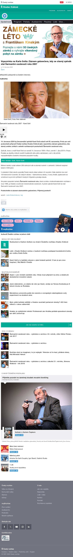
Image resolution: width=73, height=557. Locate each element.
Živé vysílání (7, 225)
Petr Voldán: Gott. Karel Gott (13, 161)
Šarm (3, 70)
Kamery (69, 10)
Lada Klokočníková (12, 195)
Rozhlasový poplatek (44, 503)
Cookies (4, 552)
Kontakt (40, 500)
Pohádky (28, 221)
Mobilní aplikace (7, 516)
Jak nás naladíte (43, 489)
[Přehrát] (3, 130)
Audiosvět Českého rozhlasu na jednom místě (15, 234)
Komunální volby (7, 492)
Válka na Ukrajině (8, 489)
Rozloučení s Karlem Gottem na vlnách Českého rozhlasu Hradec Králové (39, 242)
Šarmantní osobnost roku (29, 181)
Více (62, 22)
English (32, 552)
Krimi (17, 221)
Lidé (55, 22)
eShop (4, 498)
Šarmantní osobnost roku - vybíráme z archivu (28, 343)
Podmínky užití (23, 552)
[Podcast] (1, 137)
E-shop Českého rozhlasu (13, 373)
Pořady (26, 22)
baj (22, 195)
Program (52, 10)
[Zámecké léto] (36, 41)
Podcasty (5, 513)
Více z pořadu (8, 331)
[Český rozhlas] (7, 2)
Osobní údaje (13, 552)
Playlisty (47, 22)
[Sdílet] (5, 137)
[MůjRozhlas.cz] (4, 79)
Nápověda (40, 492)
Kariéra (39, 498)
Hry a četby (6, 221)
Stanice (4, 495)
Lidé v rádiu (41, 495)
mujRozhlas (5, 216)
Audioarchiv (61, 10)
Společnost (6, 22)
